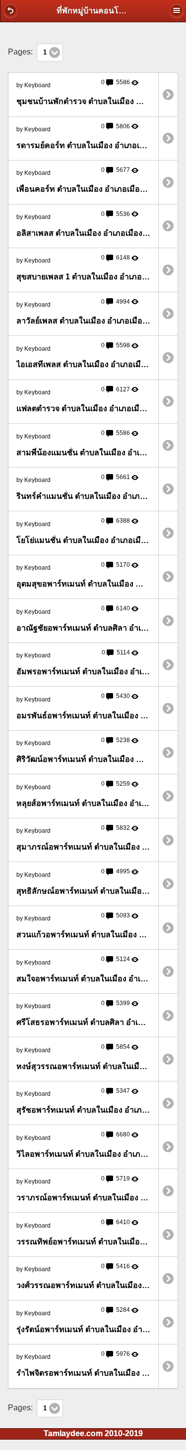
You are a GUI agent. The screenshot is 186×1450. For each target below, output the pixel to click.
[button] (10, 10)
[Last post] (168, 94)
